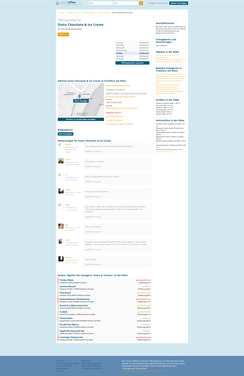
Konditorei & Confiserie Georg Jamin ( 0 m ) (171, 60)
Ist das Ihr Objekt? (114, 120)
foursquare (96, 151)
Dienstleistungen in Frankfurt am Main (169, 91)
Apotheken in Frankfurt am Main (167, 89)
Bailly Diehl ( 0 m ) (162, 57)
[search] (141, 3)
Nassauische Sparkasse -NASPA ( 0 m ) (169, 62)
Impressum (86, 361)
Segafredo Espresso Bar (72, 330)
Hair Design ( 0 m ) (162, 55)
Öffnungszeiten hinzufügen (67, 363)
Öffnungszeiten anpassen (132, 63)
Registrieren (163, 3)
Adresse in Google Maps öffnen (121, 96)
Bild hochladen (65, 134)
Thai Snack (65, 292)
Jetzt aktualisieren (114, 116)
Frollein (63, 311)
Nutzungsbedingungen (91, 363)
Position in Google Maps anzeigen (81, 119)
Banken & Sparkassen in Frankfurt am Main (169, 82)
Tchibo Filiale (66, 280)
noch (71, 3)
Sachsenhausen (89, 13)
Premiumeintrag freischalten (119, 124)
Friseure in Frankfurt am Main (166, 87)
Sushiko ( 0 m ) (174, 55)
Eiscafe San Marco (69, 324)
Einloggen (152, 3)
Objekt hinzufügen (179, 3)
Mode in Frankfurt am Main (165, 93)
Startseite (61, 13)
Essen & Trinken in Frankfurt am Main (169, 74)
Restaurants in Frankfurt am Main (167, 85)
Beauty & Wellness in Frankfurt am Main (170, 78)
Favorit (64, 34)
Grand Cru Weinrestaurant (73, 305)
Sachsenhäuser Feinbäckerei (74, 299)
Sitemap (59, 371)
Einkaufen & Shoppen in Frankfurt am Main (171, 76)
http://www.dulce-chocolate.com (121, 108)
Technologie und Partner (91, 368)
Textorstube (66, 318)
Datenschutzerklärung (90, 366)
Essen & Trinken (103, 13)
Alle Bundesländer (64, 366)
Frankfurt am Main (74, 13)
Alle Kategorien (62, 368)
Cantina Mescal (67, 286)
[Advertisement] (86, 58)
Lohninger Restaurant (71, 337)
